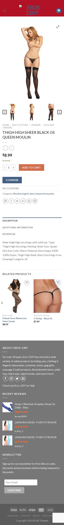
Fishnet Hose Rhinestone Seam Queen (14, 320)
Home (5, 125)
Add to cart (31, 167)
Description (10, 220)
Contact (26, 515)
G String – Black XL (43, 318)
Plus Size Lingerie (21, 193)
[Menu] (4, 11)
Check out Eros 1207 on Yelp (18, 385)
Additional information (17, 227)
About (36, 515)
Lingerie (36, 125)
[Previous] (2, 309)
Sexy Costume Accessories (42, 193)
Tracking (12, 515)
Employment (49, 515)
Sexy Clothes (20, 125)
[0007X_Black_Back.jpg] (32, 112)
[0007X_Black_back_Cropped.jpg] (52, 112)
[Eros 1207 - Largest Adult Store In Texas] (32, 10)
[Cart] (58, 11)
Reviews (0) (8, 234)
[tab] (32, 220)
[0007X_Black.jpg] (12, 112)
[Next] (61, 309)
